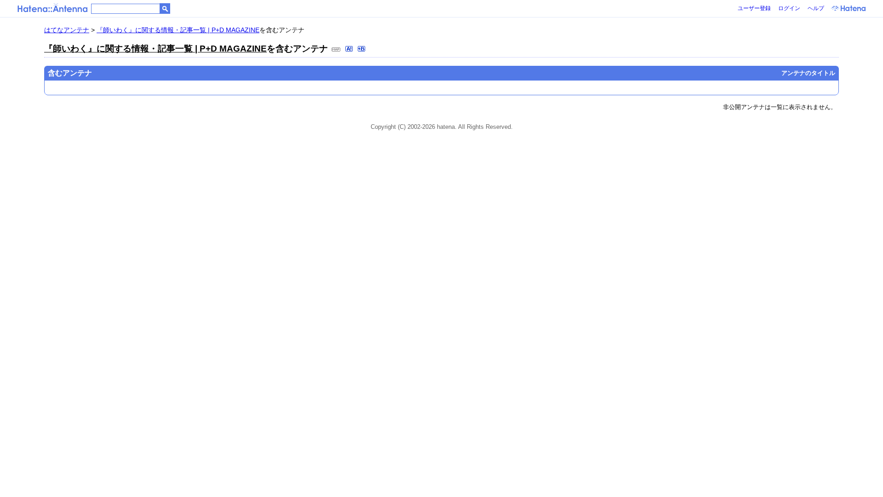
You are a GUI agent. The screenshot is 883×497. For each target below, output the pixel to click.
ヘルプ (816, 8)
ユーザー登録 (754, 8)
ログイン (789, 8)
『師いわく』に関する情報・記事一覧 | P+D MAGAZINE (178, 30)
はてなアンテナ (66, 30)
